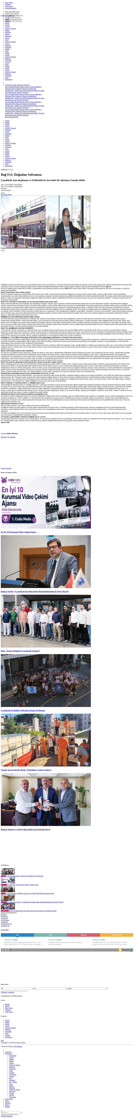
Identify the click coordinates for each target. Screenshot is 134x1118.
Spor (20, 91)
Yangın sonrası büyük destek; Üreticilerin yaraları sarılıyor (26, 770)
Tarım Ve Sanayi (10, 28)
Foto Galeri (9, 2)
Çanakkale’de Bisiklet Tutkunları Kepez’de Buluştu (23, 710)
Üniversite (25, 92)
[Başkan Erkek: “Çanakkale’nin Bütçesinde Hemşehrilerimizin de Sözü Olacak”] (46, 587)
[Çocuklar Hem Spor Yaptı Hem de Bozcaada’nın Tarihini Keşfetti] (8, 909)
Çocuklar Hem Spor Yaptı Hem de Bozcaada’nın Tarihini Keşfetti (32, 911)
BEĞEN (4, 914)
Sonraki (8, 468)
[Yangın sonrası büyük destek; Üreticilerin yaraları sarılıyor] (46, 766)
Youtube (26, 85)
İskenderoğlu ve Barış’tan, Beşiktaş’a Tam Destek (24, 876)
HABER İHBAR (6, 1116)
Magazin (30, 91)
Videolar (8, 4)
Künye (7, 117)
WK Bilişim (18, 1046)
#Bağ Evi (4, 437)
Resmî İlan (8, 79)
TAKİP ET (4, 918)
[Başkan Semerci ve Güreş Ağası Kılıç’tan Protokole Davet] (46, 825)
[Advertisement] (63, 267)
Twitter (14, 85)
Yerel (6, 40)
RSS (16, 117)
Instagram (20, 85)
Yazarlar (7, 1103)
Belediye (8, 32)
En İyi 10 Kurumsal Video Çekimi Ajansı (18, 532)
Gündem (8, 91)
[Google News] (6, 194)
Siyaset (13, 92)
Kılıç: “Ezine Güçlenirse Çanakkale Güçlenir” (20, 651)
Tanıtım (18, 89)
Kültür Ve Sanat (38, 91)
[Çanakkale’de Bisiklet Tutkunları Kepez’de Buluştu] (46, 706)
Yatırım (30, 89)
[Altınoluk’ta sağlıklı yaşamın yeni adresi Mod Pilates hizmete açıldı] (8, 891)
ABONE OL (5, 926)
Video (7, 1101)
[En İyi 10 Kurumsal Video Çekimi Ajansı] (46, 528)
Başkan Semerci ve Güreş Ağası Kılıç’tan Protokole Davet (25, 829)
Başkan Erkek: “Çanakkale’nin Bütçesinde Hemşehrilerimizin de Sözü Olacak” (35, 591)
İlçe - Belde (15, 91)
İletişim (12, 117)
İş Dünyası (24, 89)
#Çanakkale (11, 437)
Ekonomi (8, 92)
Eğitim (7, 21)
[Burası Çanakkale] (7, 15)
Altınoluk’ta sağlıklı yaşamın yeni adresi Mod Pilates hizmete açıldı (29, 893)
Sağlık (24, 91)
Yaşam (7, 25)
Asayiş (7, 19)
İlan (34, 89)
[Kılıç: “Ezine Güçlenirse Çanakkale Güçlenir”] (46, 647)
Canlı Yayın (9, 6)
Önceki (3, 468)
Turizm (18, 92)
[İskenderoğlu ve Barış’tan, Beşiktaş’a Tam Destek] (8, 874)
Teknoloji (8, 36)
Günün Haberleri (10, 8)
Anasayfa (4, 169)
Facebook (8, 85)
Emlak (7, 23)
